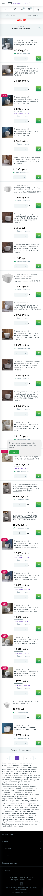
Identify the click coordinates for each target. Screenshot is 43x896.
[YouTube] (21, 883)
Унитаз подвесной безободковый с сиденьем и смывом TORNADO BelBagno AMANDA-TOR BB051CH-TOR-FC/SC (26, 426)
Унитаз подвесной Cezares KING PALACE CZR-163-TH (26, 702)
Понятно (14, 452)
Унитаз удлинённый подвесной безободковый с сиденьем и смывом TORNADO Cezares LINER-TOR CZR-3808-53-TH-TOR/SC (26, 218)
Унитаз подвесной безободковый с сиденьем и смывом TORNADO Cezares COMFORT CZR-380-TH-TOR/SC (27, 306)
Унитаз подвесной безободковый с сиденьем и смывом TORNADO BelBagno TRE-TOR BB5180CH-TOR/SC (26, 640)
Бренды (5, 841)
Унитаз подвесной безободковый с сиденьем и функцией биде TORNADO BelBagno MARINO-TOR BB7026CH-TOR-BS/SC (26, 516)
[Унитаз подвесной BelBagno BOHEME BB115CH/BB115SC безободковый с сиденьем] (7, 44)
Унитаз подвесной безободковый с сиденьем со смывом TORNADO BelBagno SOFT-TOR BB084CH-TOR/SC (26, 576)
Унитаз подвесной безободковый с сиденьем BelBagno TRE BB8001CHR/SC (26, 727)
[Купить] (38, 58)
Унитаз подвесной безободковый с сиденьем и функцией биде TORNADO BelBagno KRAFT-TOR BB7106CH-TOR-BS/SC (26, 488)
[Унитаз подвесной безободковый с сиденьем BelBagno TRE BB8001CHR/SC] (7, 728)
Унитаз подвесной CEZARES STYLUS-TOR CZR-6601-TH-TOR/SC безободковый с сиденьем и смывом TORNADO (27, 278)
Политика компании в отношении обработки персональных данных (21, 888)
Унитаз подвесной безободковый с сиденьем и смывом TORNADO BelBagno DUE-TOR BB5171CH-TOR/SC (26, 672)
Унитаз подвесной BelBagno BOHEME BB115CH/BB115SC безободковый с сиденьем (26, 42)
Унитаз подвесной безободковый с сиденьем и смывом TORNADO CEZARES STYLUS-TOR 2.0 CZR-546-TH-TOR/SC (26, 335)
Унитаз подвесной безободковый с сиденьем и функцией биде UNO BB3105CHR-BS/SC (26, 132)
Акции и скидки (8, 834)
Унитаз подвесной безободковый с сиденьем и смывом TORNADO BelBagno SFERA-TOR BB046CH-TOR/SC (26, 544)
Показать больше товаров (21, 750)
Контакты (6, 870)
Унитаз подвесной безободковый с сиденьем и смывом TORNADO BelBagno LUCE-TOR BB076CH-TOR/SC (26, 608)
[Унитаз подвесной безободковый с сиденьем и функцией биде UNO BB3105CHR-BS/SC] (7, 132)
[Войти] (38, 9)
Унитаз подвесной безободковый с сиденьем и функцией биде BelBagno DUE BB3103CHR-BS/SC (26, 100)
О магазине (6, 849)
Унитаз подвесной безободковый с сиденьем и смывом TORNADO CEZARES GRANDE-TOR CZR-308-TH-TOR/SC (26, 71)
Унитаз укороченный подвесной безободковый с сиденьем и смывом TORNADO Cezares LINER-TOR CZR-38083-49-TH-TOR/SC (27, 365)
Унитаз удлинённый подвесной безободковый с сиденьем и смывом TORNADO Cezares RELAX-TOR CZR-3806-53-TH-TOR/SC (26, 248)
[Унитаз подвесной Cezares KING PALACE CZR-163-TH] (7, 704)
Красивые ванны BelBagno (23, 3)
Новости (5, 856)
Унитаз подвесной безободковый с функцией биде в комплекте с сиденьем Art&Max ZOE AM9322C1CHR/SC (27, 189)
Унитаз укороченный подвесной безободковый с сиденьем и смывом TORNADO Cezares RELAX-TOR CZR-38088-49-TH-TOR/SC (27, 396)
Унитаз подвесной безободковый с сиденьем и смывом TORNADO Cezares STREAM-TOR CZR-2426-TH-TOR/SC (26, 160)
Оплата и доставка (9, 863)
